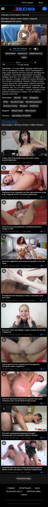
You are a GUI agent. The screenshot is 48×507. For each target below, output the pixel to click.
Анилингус (34, 106)
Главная (11, 488)
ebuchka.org (21, 503)
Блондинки (34, 98)
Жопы (5, 102)
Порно (24, 495)
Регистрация (27, 3)
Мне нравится (10, 49)
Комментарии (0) (35, 53)
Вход (41, 3)
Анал (25, 98)
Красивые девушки (33, 102)
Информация (10, 53)
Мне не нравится (29, 49)
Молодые (23, 106)
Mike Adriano (30, 111)
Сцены (24, 57)
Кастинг (17, 98)
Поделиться (22, 53)
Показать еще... (24, 479)
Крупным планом (10, 106)
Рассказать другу (14, 491)
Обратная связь (34, 491)
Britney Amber (17, 111)
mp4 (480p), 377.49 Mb (21, 116)
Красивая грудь (17, 102)
